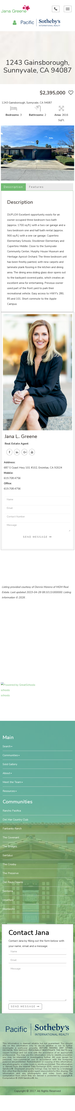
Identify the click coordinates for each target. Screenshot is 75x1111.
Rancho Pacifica (12, 810)
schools (5, 690)
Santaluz (8, 855)
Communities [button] (10, 755)
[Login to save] (70, 93)
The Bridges (10, 846)
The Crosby (9, 864)
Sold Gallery (10, 764)
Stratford (8, 900)
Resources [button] (9, 791)
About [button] (6, 773)
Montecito (9, 909)
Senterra (8, 891)
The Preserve (11, 873)
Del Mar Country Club (15, 819)
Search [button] (7, 746)
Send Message (36, 537)
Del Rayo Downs (13, 882)
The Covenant (11, 837)
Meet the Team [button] (12, 782)
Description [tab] (13, 187)
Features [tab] (36, 187)
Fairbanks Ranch (12, 828)
